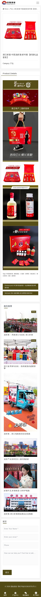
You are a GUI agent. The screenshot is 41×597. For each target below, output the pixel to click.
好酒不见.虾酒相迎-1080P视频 (17, 491)
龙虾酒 (13, 276)
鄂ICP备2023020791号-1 (27, 586)
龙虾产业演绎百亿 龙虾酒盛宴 (16, 459)
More (20, 321)
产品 (11, 9)
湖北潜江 (33, 274)
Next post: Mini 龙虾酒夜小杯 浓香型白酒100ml (18, 293)
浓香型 (27, 274)
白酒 (9, 276)
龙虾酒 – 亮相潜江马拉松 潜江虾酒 (18, 335)
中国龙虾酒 (9, 274)
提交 (7, 572)
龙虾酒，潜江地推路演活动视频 (17, 434)
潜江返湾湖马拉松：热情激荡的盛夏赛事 (20, 367)
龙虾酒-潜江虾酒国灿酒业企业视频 (18, 514)
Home (6, 9)
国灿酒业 (16, 274)
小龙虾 (22, 274)
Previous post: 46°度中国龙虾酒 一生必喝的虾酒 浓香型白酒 (20, 286)
